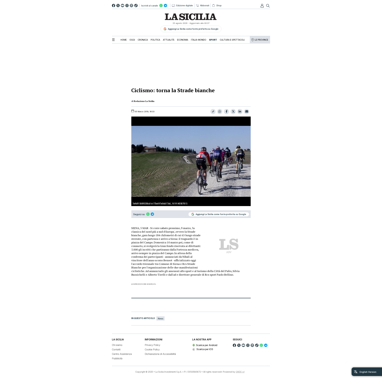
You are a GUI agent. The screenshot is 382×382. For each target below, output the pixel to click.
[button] (262, 5)
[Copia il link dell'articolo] (213, 111)
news (160, 318)
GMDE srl (240, 372)
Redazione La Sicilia (144, 101)
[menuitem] (124, 39)
